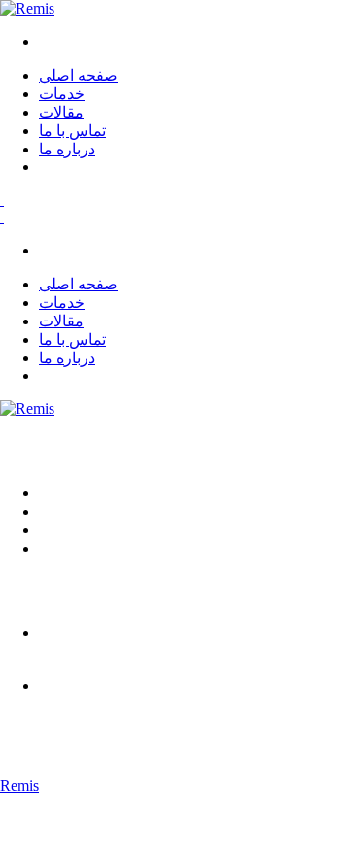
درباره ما (67, 149)
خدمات (62, 93)
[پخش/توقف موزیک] (2, 217)
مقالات (61, 112)
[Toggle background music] (2, 199)
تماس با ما (72, 130)
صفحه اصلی (78, 75)
